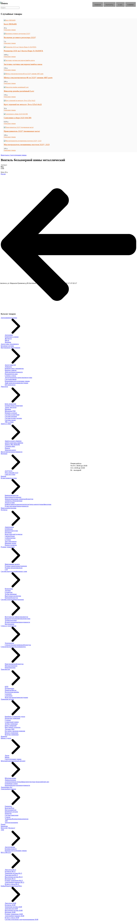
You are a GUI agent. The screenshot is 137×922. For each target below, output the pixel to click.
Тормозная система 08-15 (13, 873)
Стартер (7, 817)
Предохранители (10, 810)
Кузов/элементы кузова (9, 478)
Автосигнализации (11, 822)
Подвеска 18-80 (10, 905)
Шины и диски (6, 738)
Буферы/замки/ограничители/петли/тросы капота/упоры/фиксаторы (28, 504)
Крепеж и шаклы (10, 370)
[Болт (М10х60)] (9, 20)
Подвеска (4, 510)
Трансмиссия (5, 669)
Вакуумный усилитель (12, 727)
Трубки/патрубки (11, 620)
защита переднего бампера (14, 443)
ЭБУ (6, 821)
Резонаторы (9, 589)
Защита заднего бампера (13, 441)
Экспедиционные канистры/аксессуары (18, 377)
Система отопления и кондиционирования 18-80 (21, 919)
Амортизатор (9, 527)
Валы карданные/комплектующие (16, 697)
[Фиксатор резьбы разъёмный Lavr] (16, 87)
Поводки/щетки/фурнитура (14, 664)
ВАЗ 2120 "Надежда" (8, 828)
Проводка (8, 813)
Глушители (8, 592)
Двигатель (4, 386)
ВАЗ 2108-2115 (6, 852)
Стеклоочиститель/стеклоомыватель (13, 647)
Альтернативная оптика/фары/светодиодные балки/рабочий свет (27, 782)
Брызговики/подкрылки (13, 497)
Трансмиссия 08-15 (11, 875)
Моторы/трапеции (11, 666)
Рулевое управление (8, 547)
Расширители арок (11, 374)
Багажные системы (7, 346)
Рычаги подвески (11, 545)
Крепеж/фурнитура (11, 598)
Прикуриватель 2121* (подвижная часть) (22, 131)
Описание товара (10, 30)
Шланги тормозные (11, 733)
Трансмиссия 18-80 (11, 908)
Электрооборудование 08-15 (14, 882)
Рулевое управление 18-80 (14, 914)
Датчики (8, 590)
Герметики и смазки (12, 337)
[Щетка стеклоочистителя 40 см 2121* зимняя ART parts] (23, 74)
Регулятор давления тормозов (15, 731)
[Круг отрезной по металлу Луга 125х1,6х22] (19, 100)
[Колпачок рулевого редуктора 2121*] (17, 33)
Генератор (8, 806)
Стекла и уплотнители (8, 626)
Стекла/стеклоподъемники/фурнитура (18, 645)
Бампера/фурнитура (11, 495)
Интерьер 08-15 (10, 879)
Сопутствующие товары (13, 759)
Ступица (8, 540)
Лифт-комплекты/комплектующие (16, 383)
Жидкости (8, 338)
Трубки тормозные (11, 724)
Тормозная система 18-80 (13, 907)
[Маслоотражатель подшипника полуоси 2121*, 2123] (22, 141)
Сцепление (8, 695)
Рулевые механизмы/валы (13, 568)
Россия (3, 174)
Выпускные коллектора (13, 596)
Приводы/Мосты (10, 690)
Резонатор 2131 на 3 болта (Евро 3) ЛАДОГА (23, 51)
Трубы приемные (11, 594)
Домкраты (8, 367)
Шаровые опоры (10, 543)
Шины (7, 757)
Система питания (11, 416)
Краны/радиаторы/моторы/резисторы (17, 618)
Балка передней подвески (13, 534)
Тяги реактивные (11, 541)
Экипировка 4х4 (6, 787)
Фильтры (8, 342)
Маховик (8, 409)
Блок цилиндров (10, 404)
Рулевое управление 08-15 (14, 880)
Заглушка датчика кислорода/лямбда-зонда (23, 64)
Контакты (109, 5)
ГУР (6, 569)
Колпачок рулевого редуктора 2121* (20, 37)
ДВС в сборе (9, 422)
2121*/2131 (8, 471)
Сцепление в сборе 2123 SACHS (17, 118)
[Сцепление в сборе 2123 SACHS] (16, 114)
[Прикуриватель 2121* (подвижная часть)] (18, 127)
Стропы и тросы (10, 376)
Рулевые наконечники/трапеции (16, 566)
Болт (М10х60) (10, 24)
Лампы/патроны (10, 780)
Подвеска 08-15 (10, 871)
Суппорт (8, 720)
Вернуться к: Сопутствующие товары (13, 155)
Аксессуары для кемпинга (10, 344)
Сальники (8, 694)
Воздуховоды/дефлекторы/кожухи (16, 617)
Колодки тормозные (12, 734)
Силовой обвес (10, 446)
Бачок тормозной (10, 725)
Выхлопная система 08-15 (14, 877)
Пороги (7, 448)
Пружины (8, 532)
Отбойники (9, 529)
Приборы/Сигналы (11, 812)
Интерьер (4, 453)
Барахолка (4, 826)
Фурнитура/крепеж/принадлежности (17, 622)
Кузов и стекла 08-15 (12, 884)
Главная (98, 5)
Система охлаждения (12, 414)
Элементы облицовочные (13, 501)
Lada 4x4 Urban (10, 474)
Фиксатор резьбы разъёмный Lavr (19, 91)
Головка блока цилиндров (14, 405)
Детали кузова (10, 502)
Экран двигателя (10, 407)
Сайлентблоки (10, 536)
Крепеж (3, 476)
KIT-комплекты (10, 385)
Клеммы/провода (11, 849)
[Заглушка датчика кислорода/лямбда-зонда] (19, 60)
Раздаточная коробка (12, 692)
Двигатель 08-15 (10, 870)
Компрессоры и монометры (14, 368)
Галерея (130, 5)
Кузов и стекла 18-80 (12, 917)
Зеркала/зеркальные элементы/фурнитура (19, 499)
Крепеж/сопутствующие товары (16, 850)
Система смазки (10, 420)
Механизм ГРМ (10, 411)
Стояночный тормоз (12, 722)
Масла (7, 340)
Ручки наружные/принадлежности (16, 506)
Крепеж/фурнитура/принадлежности (17, 785)
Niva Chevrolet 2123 (11, 472)
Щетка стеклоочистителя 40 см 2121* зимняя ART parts (28, 78)
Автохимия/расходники (9, 318)
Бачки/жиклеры (10, 667)
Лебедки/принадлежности (14, 372)
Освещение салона (11, 783)
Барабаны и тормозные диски (15, 716)
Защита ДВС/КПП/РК (12, 444)
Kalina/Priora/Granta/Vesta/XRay (11, 886)
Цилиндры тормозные (12, 718)
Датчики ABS (9, 729)
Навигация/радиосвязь (8, 508)
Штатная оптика (10, 778)
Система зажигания (11, 815)
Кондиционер (9, 624)
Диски (7, 755)
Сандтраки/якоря (10, 379)
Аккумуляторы (10, 847)
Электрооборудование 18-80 (14, 916)
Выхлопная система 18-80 (14, 910)
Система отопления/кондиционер (12, 599)
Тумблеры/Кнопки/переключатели (16, 819)
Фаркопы (4, 736)
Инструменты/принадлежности (11, 452)
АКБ (2, 830)
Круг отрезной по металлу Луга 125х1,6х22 (23, 104)
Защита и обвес (6, 424)
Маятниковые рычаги (12, 564)
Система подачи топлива (13, 418)
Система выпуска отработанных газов (14, 571)
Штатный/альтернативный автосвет (13, 761)
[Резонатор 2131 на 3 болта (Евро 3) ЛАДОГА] (20, 47)
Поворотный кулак (11, 531)
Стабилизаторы (10, 538)
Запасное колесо (10, 450)
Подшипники (9, 688)
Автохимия (9, 335)
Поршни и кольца (11, 413)
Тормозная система (7, 699)
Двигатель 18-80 (10, 903)
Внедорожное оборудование (10, 347)
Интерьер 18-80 (10, 912)
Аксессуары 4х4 (10, 365)
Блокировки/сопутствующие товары (17, 381)
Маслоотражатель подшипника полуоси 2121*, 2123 (27, 145)
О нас (120, 5)
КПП (6, 686)
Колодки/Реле (9, 808)
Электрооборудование (8, 789)
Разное (3, 824)
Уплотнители (9, 643)
